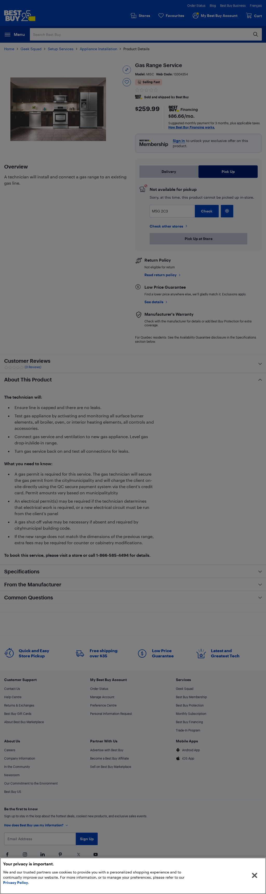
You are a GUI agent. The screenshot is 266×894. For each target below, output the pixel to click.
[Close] (254, 875)
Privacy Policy (15, 882)
